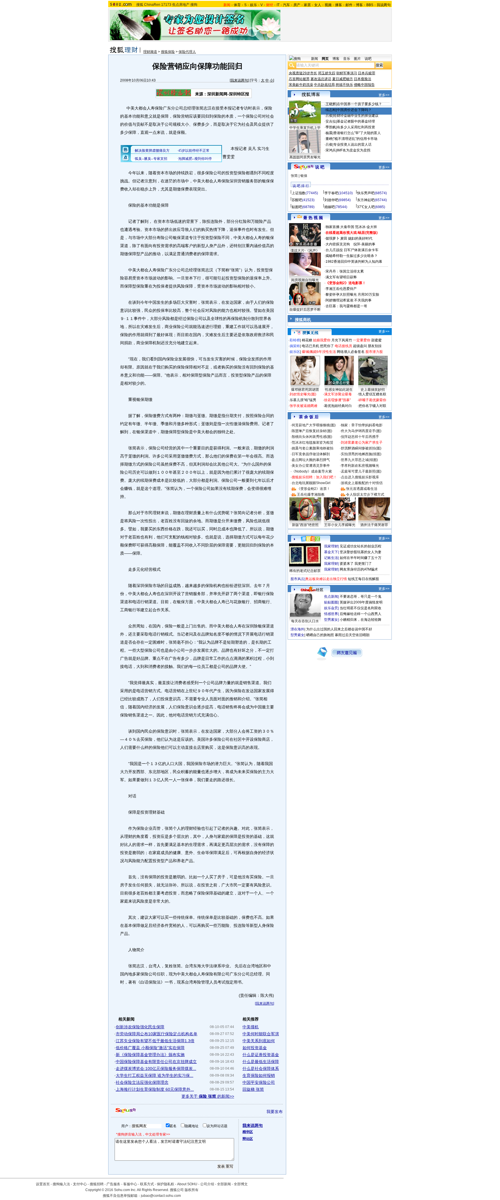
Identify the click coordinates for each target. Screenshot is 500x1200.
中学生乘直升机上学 (305, 128)
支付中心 (80, 1184)
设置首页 (43, 1184)
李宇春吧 (331, 193)
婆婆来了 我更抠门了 (356, 564)
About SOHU (187, 1184)
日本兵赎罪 (366, 73)
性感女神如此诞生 (339, 390)
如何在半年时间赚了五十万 (360, 558)
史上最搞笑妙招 (373, 390)
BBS (369, 5)
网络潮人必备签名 (351, 352)
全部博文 (241, 1184)
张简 (294, 176)
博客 (359, 5)
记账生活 (331, 558)
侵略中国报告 (364, 85)
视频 (328, 5)
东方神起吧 (365, 200)
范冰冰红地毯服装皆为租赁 (312, 442)
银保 (303, 176)
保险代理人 (187, 52)
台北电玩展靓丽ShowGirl (311, 483)
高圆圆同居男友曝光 (305, 157)
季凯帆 (331, 127)
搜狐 (139, 5)
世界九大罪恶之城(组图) (359, 460)
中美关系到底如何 (258, 1040)
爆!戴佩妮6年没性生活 (319, 352)
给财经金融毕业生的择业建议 (355, 116)
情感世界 (331, 614)
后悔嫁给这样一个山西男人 (360, 614)
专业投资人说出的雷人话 (352, 144)
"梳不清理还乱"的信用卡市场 (355, 139)
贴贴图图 (331, 602)
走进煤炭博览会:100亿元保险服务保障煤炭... (156, 1068)
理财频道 (150, 52)
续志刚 (331, 110)
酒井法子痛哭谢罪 (374, 525)
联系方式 (147, 1184)
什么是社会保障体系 (260, 1068)
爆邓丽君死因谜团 (305, 390)
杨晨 (329, 133)
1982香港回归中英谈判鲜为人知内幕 (354, 262)
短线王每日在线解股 (363, 579)
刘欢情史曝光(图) (303, 394)
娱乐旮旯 (331, 608)
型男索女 (331, 620)
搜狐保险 (168, 52)
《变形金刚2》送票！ (313, 489)
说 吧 (319, 167)
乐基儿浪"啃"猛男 (303, 400)
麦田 (343, 238)
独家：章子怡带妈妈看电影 (362, 425)
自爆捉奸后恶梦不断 (305, 310)
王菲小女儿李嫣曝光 (339, 525)
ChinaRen (152, 5)
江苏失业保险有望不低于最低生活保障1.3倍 (155, 1040)
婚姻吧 (329, 207)
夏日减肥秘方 (342, 79)
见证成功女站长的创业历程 (360, 546)
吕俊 (329, 116)
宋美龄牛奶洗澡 (301, 85)
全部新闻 (224, 1184)
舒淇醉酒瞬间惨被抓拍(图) (361, 448)
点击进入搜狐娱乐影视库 (360, 477)
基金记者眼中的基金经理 (356, 121)
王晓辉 (331, 104)
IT (278, 5)
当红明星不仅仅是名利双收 (360, 608)
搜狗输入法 (61, 1184)
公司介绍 (207, 1184)
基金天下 (331, 552)
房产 (296, 5)
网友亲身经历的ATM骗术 (359, 569)
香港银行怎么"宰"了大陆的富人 (357, 133)
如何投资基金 (254, 1047)
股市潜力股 (374, 352)
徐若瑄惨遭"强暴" (337, 400)
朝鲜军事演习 (346, 73)
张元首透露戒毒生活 (361, 489)
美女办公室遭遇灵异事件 (311, 466)
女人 (317, 5)
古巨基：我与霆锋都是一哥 (346, 306)
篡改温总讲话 (320, 79)
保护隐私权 (165, 1184)
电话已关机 (310, 346)
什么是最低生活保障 (260, 1061)
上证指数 (299, 193)
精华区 (247, 1132)
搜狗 (193, 5)
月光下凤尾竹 (341, 340)
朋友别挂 (375, 346)
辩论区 (247, 1139)
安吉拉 (331, 121)
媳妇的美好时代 (360, 238)
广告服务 (113, 1184)
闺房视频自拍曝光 (305, 280)
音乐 (346, 59)
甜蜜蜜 (376, 340)
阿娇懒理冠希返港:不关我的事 (349, 300)
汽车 (286, 5)
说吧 (368, 59)
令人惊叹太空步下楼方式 (365, 494)
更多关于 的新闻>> (207, 1096)
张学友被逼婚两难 (303, 406)
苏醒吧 (297, 200)
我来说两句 (239, 80)
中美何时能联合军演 (260, 1034)
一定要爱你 (361, 340)
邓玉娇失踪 (326, 73)
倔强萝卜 (332, 238)
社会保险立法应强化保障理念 (142, 1082)
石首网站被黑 (299, 79)
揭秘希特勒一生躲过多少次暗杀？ (352, 256)
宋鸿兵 (331, 150)
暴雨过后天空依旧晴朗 (352, 635)
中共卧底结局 (324, 85)
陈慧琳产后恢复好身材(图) (312, 431)
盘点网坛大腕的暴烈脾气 (311, 460)
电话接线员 (343, 346)
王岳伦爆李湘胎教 (311, 494)
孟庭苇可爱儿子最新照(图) (361, 471)
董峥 (329, 139)
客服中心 (130, 1184)
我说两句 (384, 5)
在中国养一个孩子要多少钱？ (359, 104)
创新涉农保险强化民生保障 (140, 1027)
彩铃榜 (295, 340)
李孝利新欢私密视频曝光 (360, 466)
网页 (325, 59)
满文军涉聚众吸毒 (338, 394)
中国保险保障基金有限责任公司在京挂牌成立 (156, 1061)
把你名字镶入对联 (372, 406)
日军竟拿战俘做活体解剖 (311, 454)
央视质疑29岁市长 (303, 73)
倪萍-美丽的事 (364, 244)
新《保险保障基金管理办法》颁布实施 (150, 1054)
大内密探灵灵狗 (338, 244)
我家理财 (331, 546)
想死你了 (327, 346)
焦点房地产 (181, 5)
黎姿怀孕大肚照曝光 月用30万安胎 (352, 294)
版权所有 (191, 1190)
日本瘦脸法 (362, 79)
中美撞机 (250, 1027)
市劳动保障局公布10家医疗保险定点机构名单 (156, 1034)
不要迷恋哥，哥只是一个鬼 (360, 597)
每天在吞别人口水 (305, 621)
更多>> (383, 95)
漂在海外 (297, 629)
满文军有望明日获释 (341, 277)
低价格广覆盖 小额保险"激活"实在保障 (150, 1047)
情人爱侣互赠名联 (372, 394)
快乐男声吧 (365, 193)
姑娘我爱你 (321, 340)
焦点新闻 (331, 597)
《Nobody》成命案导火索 (312, 471)
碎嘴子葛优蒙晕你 (372, 400)
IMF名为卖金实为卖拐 (353, 150)
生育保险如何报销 (258, 1075)
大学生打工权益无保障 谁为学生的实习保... (154, 1075)
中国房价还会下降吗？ (354, 110)
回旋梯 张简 (253, 1089)
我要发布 (274, 1111)
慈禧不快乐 (344, 85)
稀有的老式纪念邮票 (305, 571)
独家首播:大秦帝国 (340, 227)
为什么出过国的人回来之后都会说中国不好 (339, 629)
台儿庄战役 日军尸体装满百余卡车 (352, 250)
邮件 (348, 5)
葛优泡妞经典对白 (338, 406)
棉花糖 (307, 340)
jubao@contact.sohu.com (161, 1196)
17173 (166, 5)
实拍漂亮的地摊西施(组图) (361, 454)
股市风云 (297, 579)
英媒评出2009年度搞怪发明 (361, 602)
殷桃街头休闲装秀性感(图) (312, 437)
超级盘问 (360, 346)
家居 (307, 5)
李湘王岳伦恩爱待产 (341, 289)
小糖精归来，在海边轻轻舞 (360, 620)
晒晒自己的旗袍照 (320, 635)
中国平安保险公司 (258, 1082)
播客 (338, 5)
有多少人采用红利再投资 (356, 127)
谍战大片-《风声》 (305, 251)
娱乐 (253, 5)
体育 (237, 5)
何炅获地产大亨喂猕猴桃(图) (314, 425)
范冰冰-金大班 (366, 227)
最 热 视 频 (313, 217)
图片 (357, 59)
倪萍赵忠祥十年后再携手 (360, 437)
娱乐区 (295, 352)
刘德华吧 (331, 200)
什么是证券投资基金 (260, 1054)
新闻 (314, 59)
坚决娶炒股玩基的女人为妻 (360, 552)
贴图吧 (297, 207)
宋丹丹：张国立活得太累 (345, 271)
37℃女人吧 (366, 207)
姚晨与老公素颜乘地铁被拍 (312, 448)
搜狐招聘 (97, 1184)
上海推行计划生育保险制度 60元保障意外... (155, 1089)
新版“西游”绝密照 (305, 525)
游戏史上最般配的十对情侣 (362, 483)
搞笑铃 (295, 346)
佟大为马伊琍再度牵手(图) (361, 431)
